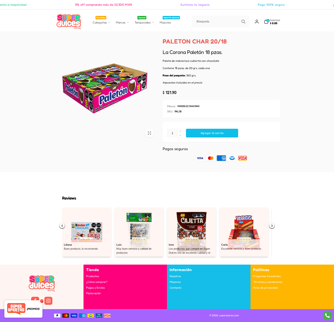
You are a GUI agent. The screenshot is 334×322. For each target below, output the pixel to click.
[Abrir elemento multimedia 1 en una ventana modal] (105, 88)
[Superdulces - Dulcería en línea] (42, 290)
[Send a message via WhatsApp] (327, 315)
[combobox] (220, 21)
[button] (272, 22)
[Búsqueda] (243, 21)
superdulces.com (229, 315)
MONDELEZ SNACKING (188, 106)
